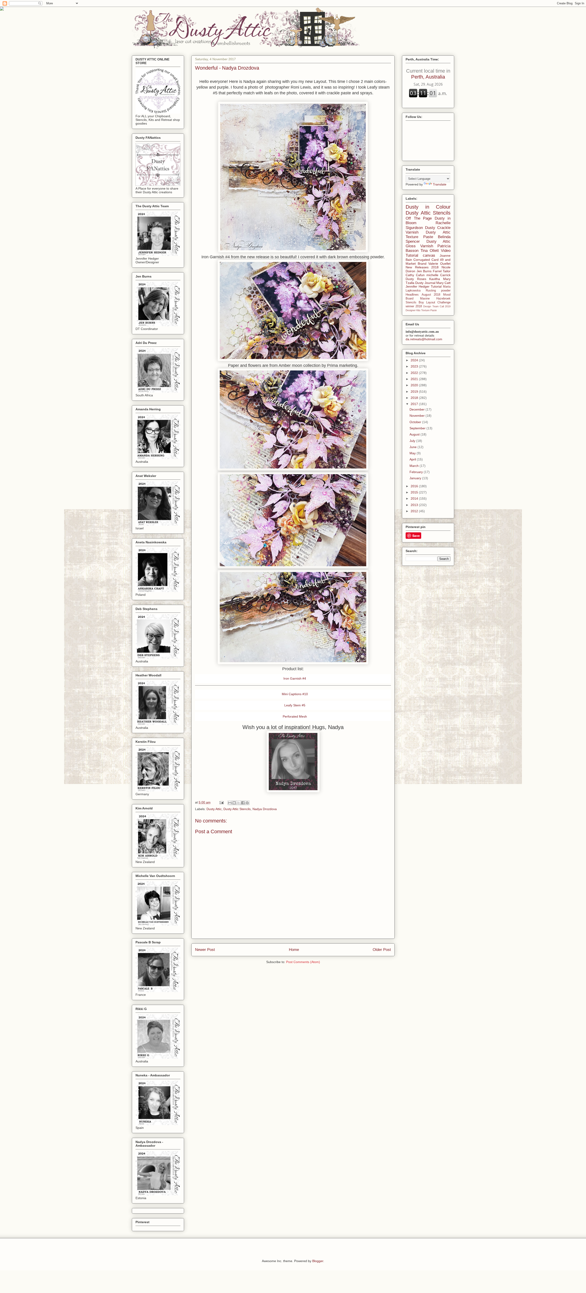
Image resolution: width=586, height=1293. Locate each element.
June (414, 447)
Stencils (411, 302)
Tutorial (436, 286)
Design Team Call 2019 (436, 306)
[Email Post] (221, 802)
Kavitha (434, 279)
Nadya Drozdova (264, 809)
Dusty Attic (214, 809)
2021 (415, 379)
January (416, 478)
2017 (415, 404)
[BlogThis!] (234, 802)
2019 (415, 391)
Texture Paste (429, 310)
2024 (415, 360)
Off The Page (419, 218)
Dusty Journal (425, 283)
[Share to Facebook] (243, 802)
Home (294, 949)
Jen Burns (424, 271)
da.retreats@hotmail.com (424, 339)
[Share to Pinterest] (247, 802)
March (415, 466)
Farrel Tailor (442, 271)
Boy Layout (427, 302)
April (413, 459)
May (413, 453)
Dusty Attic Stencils (237, 809)
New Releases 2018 (422, 267)
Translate (439, 184)
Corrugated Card (425, 259)
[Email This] (230, 802)
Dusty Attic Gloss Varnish (428, 243)
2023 (415, 366)
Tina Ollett (430, 250)
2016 (415, 486)
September (418, 428)
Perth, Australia (428, 74)
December (418, 409)
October (416, 422)
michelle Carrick (438, 275)
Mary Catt (443, 283)
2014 (415, 498)
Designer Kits (413, 310)
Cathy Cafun (415, 275)
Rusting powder (438, 290)
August (415, 434)
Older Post (382, 949)
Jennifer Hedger (417, 286)
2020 (415, 385)
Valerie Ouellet (439, 263)
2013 (415, 505)
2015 (415, 492)
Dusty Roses (416, 279)
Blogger (317, 1261)
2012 (415, 511)
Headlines (412, 294)
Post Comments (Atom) (303, 962)
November (418, 415)
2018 (415, 398)
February (417, 472)
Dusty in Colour (428, 207)
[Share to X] (238, 802)
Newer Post (205, 949)
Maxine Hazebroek (435, 298)
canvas (429, 255)
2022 (415, 373)
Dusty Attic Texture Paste (428, 234)
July (413, 441)
